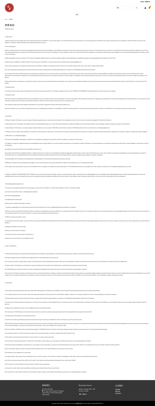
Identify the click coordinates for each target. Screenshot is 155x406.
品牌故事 (117, 389)
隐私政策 (117, 391)
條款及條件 (118, 393)
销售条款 (11, 19)
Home (6, 19)
